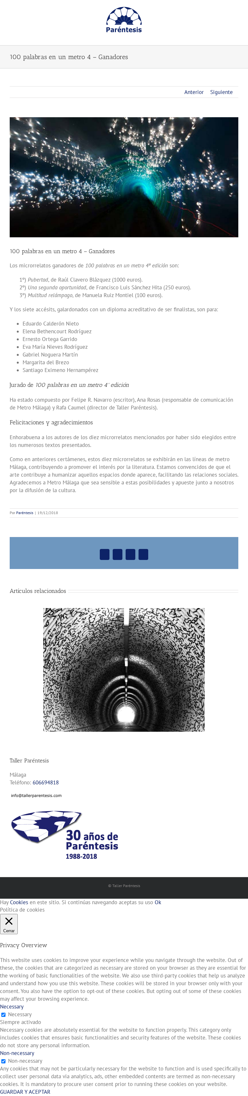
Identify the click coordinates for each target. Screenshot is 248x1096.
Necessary (20, 1014)
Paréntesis (24, 512)
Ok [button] (158, 902)
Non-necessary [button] (17, 1053)
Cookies (19, 902)
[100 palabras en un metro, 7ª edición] (124, 611)
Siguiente (221, 92)
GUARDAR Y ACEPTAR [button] (25, 1091)
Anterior (194, 92)
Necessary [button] (12, 1006)
